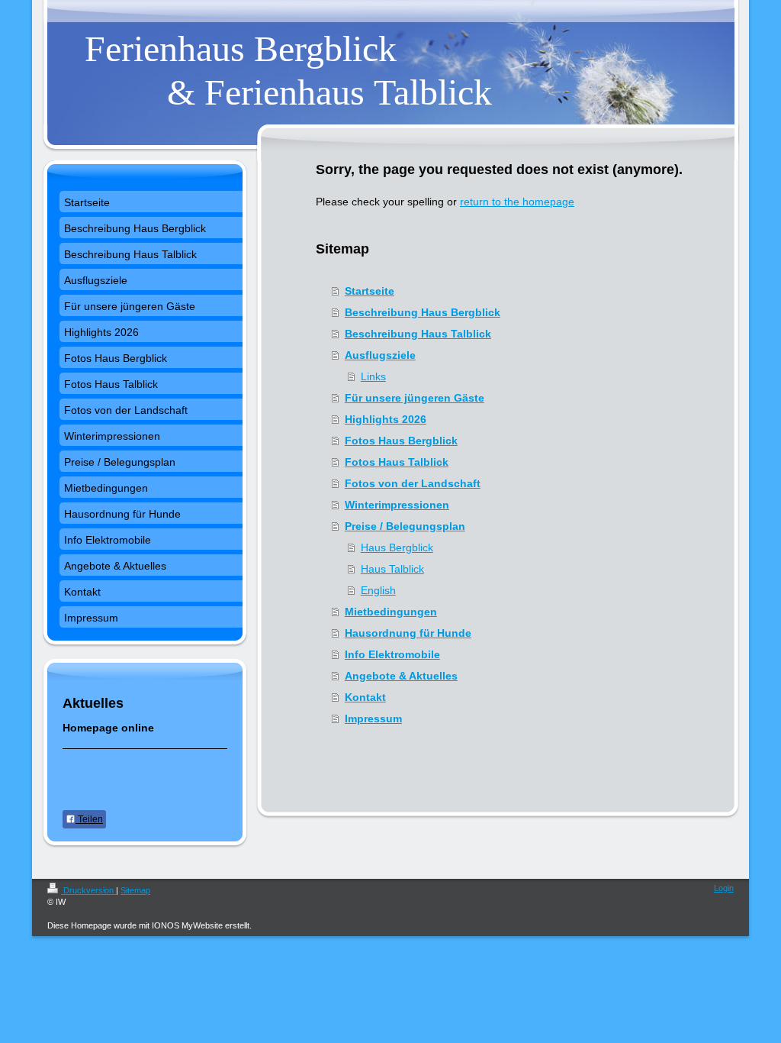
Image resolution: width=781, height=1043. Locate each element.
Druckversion (88, 890)
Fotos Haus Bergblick (401, 440)
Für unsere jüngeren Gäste (414, 398)
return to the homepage (517, 201)
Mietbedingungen (391, 611)
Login (724, 888)
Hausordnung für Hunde (408, 633)
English (378, 590)
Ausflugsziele (380, 355)
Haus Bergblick (397, 547)
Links (373, 376)
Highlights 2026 (385, 419)
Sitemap (135, 890)
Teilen (89, 819)
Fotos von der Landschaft (412, 483)
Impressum (373, 718)
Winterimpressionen (397, 505)
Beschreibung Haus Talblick (418, 334)
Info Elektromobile (392, 654)
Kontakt (365, 697)
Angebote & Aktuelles (401, 676)
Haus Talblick (392, 569)
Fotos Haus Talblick (396, 462)
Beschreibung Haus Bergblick (422, 312)
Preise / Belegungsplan (405, 526)
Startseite (369, 291)
